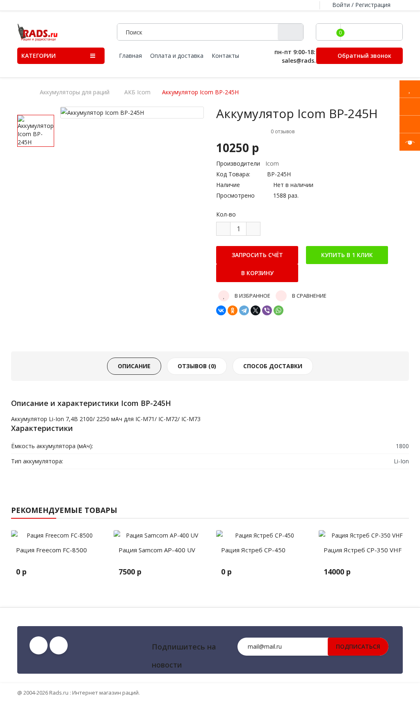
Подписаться (358, 646)
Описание (134, 366)
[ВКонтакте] (221, 310)
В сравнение (308, 295)
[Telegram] (244, 310)
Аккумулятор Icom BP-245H (200, 92)
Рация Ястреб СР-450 (253, 550)
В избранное (251, 295)
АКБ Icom (137, 92)
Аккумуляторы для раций (75, 92)
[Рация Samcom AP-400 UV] (159, 535)
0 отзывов (282, 131)
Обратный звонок (363, 55)
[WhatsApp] (278, 310)
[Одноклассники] (232, 310)
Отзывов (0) (197, 366)
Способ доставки (272, 366)
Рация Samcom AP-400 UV (157, 550)
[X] (255, 310)
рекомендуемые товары (64, 510)
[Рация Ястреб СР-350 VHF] (364, 535)
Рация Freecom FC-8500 (51, 550)
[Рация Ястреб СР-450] (261, 535)
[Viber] (267, 310)
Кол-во (226, 214)
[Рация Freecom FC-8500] (56, 535)
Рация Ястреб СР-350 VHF (363, 550)
